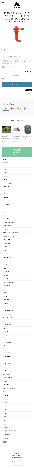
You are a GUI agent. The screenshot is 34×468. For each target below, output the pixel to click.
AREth (6, 254)
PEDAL (6, 335)
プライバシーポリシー (17, 455)
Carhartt (7, 239)
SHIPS (4, 420)
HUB (5, 338)
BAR (5, 345)
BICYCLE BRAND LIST (9, 282)
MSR (5, 261)
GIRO (5, 289)
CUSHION (6, 218)
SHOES (6, 172)
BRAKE (6, 413)
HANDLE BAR (7, 324)
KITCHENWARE (8, 225)
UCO (5, 264)
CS (5, 370)
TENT (5, 179)
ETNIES (6, 275)
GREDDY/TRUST (8, 310)
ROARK (6, 278)
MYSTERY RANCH (9, 236)
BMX (4, 392)
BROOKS (6, 299)
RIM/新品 (6, 402)
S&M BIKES (7, 307)
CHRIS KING (7, 285)
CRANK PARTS (8, 356)
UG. (5, 268)
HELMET (5, 381)
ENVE (5, 292)
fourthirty (7, 243)
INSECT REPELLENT (9, 222)
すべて (6, 108)
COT (5, 190)
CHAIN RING (7, 342)
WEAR (5, 165)
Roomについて (17, 453)
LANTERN (6, 211)
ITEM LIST (5, 162)
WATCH (6, 215)
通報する (29, 93)
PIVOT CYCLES (8, 314)
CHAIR (6, 176)
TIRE (5, 328)
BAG (5, 169)
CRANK (6, 331)
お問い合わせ (6, 434)
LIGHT (5, 208)
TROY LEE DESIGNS (9, 388)
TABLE (6, 194)
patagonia (7, 271)
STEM (5, 349)
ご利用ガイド (6, 427)
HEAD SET (7, 353)
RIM (5, 321)
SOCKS (6, 229)
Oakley (6, 303)
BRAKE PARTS (8, 360)
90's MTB (5, 399)
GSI (5, 250)
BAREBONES (7, 257)
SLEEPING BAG (8, 201)
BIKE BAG (6, 367)
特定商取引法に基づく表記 (10, 430)
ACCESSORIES (8, 183)
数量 (3, 78)
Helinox (6, 246)
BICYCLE (6, 186)
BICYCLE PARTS (7, 317)
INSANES (6, 296)
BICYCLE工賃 (6, 374)
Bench (6, 197)
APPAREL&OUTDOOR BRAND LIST (12, 232)
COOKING (6, 204)
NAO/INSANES (8, 377)
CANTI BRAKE (7, 363)
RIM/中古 (6, 406)
